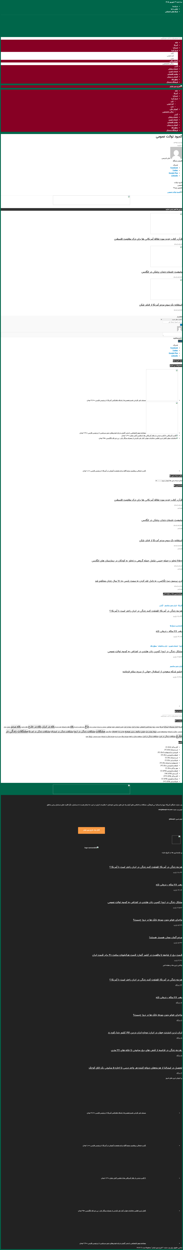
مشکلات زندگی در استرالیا (62, 731)
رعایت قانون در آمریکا (79, 727)
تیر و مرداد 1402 (172, 750)
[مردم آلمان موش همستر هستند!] (178, 932)
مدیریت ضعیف (118, 731)
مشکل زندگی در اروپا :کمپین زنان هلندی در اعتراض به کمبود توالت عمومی (145, 652)
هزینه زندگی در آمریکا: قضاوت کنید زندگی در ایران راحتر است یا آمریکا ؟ (146, 611)
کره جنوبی (170, 56)
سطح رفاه (175, 79)
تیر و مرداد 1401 (172, 757)
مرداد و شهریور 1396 (171, 779)
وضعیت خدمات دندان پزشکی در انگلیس (161, 272)
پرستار (90, 736)
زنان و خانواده (162, 646)
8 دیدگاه (179, 1020)
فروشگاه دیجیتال (172, 82)
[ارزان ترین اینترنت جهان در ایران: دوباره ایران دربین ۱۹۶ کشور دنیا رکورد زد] (178, 1027)
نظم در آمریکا (118, 737)
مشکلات (100, 731)
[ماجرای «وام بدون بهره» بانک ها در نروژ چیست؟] (178, 914)
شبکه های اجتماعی (171, 11)
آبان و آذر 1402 (173, 747)
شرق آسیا (174, 50)
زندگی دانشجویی (168, 63)
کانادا (87, 737)
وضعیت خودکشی (97, 737)
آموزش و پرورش (172, 77)
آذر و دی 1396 (173, 773)
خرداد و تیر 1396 (172, 781)
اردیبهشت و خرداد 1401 (170, 763)
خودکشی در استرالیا (101, 727)
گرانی (176, 66)
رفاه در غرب (24, 727)
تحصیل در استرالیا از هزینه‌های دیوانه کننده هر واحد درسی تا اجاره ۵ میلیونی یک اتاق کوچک (135, 1068)
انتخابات (157, 727)
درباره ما (175, 6)
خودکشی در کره (93, 727)
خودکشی (109, 727)
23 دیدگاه (178, 985)
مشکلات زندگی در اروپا (84, 731)
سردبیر (179, 508)
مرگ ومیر (108, 732)
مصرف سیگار (125, 737)
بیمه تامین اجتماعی (146, 727)
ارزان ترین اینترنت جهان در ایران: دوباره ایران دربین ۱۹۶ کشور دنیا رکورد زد (145, 1033)
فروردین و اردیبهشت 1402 (169, 752)
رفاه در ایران (48, 727)
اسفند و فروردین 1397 (170, 771)
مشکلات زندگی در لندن (150, 736)
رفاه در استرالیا (66, 727)
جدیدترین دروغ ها (176, 626)
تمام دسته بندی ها (176, 480)
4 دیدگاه (179, 1073)
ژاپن (172, 53)
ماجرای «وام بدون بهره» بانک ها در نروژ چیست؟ (157, 920)
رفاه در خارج (34, 727)
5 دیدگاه (179, 1038)
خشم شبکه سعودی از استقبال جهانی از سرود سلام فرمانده (152, 672)
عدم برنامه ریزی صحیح (135, 731)
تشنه (113, 727)
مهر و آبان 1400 (173, 768)
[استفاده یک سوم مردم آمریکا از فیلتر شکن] (166, 299)
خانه (176, 42)
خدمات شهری (173, 71)
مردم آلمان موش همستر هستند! (165, 938)
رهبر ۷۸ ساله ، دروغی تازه (169, 631)
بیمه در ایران (135, 727)
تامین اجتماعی (119, 727)
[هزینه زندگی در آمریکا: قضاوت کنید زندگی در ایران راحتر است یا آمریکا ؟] (178, 603)
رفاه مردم (16, 727)
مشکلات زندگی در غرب (167, 736)
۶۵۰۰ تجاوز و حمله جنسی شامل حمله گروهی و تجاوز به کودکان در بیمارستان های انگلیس (137, 561)
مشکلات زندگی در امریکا (39, 731)
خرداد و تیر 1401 (172, 760)
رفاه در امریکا (58, 727)
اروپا (180, 646)
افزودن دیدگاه (177, 161)
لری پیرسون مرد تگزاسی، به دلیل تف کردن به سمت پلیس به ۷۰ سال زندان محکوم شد (138, 581)
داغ (87, 726)
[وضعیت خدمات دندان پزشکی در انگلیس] (166, 266)
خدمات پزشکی (173, 69)
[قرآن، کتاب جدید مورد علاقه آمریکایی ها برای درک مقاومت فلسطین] (166, 233)
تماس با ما (174, 9)
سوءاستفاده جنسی (162, 732)
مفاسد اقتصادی (173, 74)
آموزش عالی (174, 61)
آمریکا (176, 45)
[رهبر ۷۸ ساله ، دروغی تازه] (178, 623)
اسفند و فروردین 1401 (171, 755)
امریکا (161, 727)
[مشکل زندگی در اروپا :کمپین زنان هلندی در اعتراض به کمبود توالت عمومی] (178, 643)
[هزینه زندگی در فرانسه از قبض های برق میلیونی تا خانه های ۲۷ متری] (178, 1045)
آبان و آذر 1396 (172, 776)
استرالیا (175, 48)
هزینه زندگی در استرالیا (107, 737)
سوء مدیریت (151, 731)
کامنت (180, 341)
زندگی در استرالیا (172, 732)
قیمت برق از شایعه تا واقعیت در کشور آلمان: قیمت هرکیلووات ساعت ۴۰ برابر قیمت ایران (137, 955)
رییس (8, 727)
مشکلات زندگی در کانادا (135, 737)
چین (172, 58)
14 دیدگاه (179, 1003)
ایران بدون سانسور (170, 605)
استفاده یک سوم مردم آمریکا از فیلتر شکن (160, 305)
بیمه (153, 727)
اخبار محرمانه (173, 727)
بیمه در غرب (127, 727)
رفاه (72, 727)
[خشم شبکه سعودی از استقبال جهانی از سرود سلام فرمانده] (178, 663)
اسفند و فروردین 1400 (170, 765)
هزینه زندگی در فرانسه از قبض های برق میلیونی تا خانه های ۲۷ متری (146, 1050)
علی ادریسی (166, 158)
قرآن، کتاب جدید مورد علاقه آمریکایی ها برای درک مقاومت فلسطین (148, 239)
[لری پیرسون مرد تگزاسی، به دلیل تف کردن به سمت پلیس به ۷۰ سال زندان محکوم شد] (178, 575)
